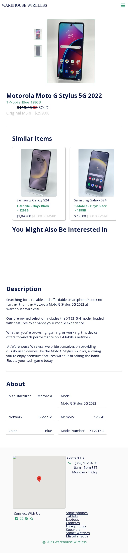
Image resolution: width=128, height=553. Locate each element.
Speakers (73, 529)
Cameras (73, 523)
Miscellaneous (77, 536)
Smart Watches (78, 533)
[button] (39, 479)
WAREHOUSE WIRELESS (24, 5)
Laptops (72, 519)
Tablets (72, 516)
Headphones (76, 526)
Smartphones (77, 513)
